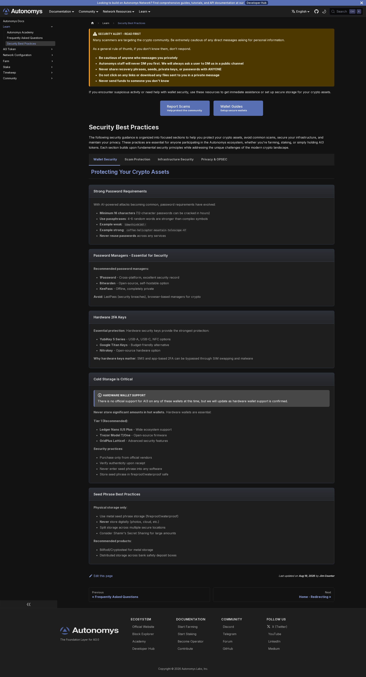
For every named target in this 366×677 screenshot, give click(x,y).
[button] (28, 26)
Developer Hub (256, 2)
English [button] (301, 11)
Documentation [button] (60, 11)
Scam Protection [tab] (137, 159)
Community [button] (87, 11)
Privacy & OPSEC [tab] (214, 159)
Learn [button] (143, 11)
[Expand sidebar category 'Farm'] (52, 61)
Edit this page (103, 576)
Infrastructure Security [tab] (176, 159)
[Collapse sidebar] (28, 604)
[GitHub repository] (316, 11)
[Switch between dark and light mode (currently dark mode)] (324, 11)
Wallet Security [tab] (105, 159)
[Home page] (92, 23)
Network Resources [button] (117, 11)
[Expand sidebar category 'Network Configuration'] (52, 55)
